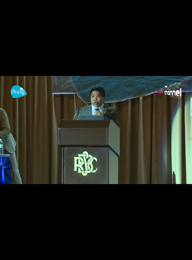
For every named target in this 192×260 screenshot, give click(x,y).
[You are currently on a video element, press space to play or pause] (96, 130)
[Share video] (185, 7)
